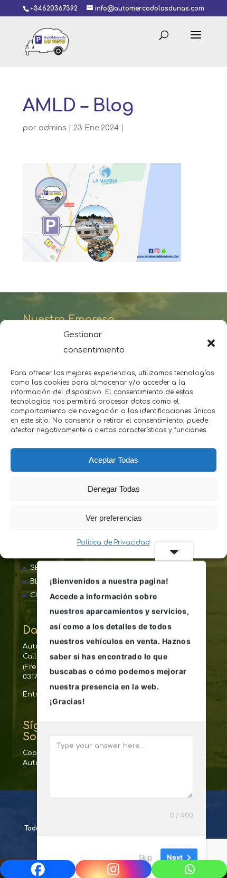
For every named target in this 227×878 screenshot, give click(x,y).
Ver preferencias (114, 517)
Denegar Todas (114, 488)
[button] (211, 343)
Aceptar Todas (113, 459)
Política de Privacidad (113, 542)
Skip (145, 856)
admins (53, 128)
